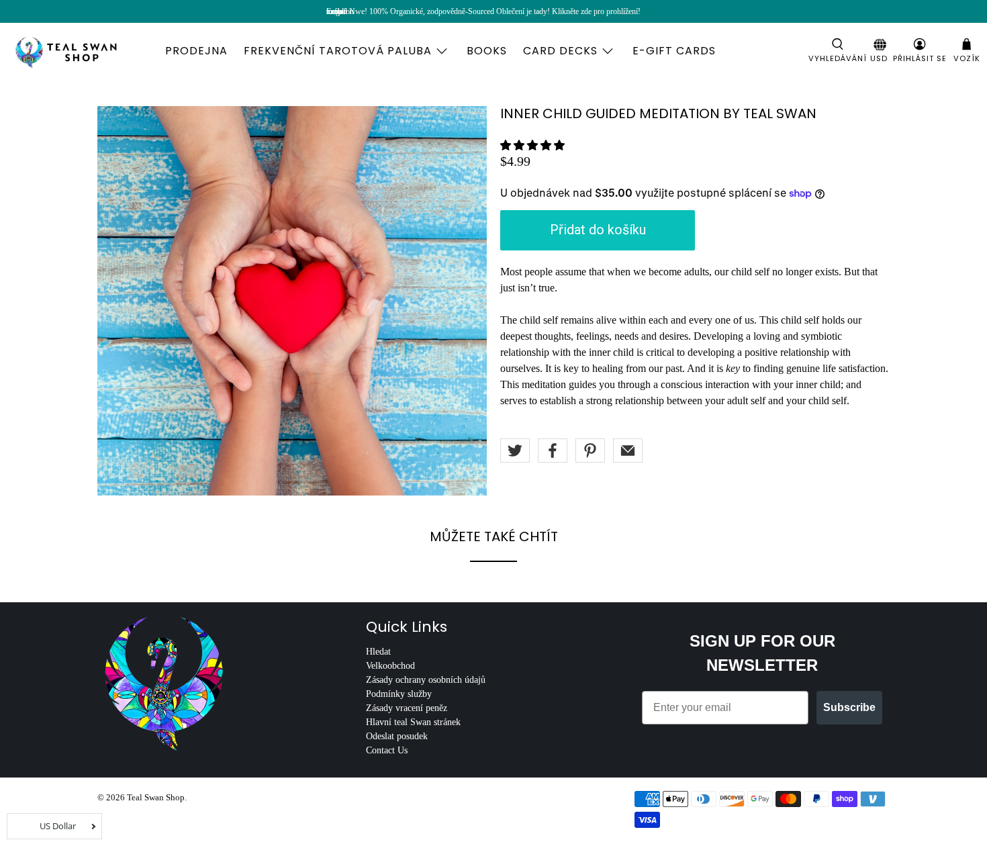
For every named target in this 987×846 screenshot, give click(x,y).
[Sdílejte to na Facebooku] (552, 450)
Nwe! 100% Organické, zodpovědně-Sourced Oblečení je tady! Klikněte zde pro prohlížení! (495, 11)
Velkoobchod (390, 666)
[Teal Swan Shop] (82, 51)
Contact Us (387, 750)
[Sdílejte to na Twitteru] (515, 450)
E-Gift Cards (674, 50)
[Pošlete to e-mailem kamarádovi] (628, 450)
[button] (532, 145)
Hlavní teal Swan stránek (413, 722)
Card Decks (560, 50)
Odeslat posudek (397, 736)
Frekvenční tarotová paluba (338, 50)
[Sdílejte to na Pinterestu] (590, 450)
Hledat (378, 652)
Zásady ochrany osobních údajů (425, 680)
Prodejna (196, 50)
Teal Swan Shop (156, 797)
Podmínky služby (399, 694)
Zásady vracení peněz (406, 708)
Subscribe (849, 707)
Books (487, 50)
